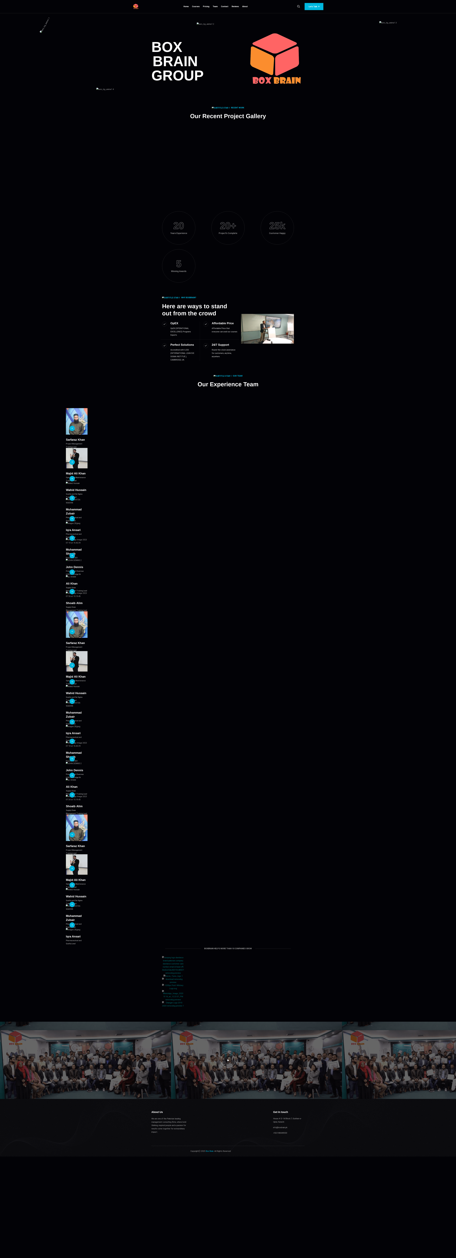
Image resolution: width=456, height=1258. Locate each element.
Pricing (206, 6)
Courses (196, 6)
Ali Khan (50, 583)
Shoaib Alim (52, 603)
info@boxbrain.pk (280, 1127)
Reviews (235, 6)
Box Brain (210, 1151)
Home (186, 6)
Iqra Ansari (51, 530)
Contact (224, 6)
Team (215, 6)
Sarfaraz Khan (53, 439)
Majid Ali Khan (54, 473)
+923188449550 (280, 1133)
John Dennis (53, 567)
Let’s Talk (313, 6)
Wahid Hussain (54, 490)
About (245, 6)
